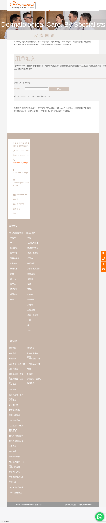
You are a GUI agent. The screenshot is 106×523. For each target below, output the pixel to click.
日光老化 (13, 289)
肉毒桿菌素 (13, 369)
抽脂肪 (30, 374)
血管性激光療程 (15, 493)
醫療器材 (16, 209)
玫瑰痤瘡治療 (14, 467)
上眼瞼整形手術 (33, 359)
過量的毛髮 (14, 258)
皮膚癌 (30, 305)
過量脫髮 (31, 263)
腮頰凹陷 (13, 263)
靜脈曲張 (31, 274)
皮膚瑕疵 (13, 248)
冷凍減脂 (12, 389)
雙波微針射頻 (14, 410)
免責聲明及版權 (70, 505)
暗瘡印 (13, 238)
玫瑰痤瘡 (31, 299)
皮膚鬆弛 (13, 269)
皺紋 (12, 299)
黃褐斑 (30, 279)
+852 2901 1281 (22, 151)
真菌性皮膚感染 (33, 269)
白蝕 (29, 320)
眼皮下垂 (13, 253)
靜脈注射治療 (14, 472)
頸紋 (12, 274)
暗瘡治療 (12, 353)
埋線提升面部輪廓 (16, 487)
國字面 (13, 284)
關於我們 (16, 199)
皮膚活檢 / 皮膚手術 (17, 364)
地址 (15, 213)
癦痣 (29, 284)
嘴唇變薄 (13, 294)
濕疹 (29, 330)
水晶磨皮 (12, 446)
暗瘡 (29, 238)
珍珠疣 (30, 289)
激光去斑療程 (14, 456)
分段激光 (12, 400)
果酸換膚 (12, 359)
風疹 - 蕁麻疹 (32, 315)
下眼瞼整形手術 (33, 364)
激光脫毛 (12, 431)
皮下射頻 (12, 482)
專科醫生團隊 (18, 204)
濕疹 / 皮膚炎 (32, 253)
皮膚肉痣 (31, 310)
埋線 (29, 369)
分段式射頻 (13, 405)
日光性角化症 (32, 243)
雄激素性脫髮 (32, 248)
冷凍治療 (12, 384)
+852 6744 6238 (22, 155)
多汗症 (30, 258)
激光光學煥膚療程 (16, 436)
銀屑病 (30, 294)
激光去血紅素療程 (16, 441)
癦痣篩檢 (12, 451)
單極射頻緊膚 (14, 415)
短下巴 (13, 279)
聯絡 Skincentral (85, 505)
